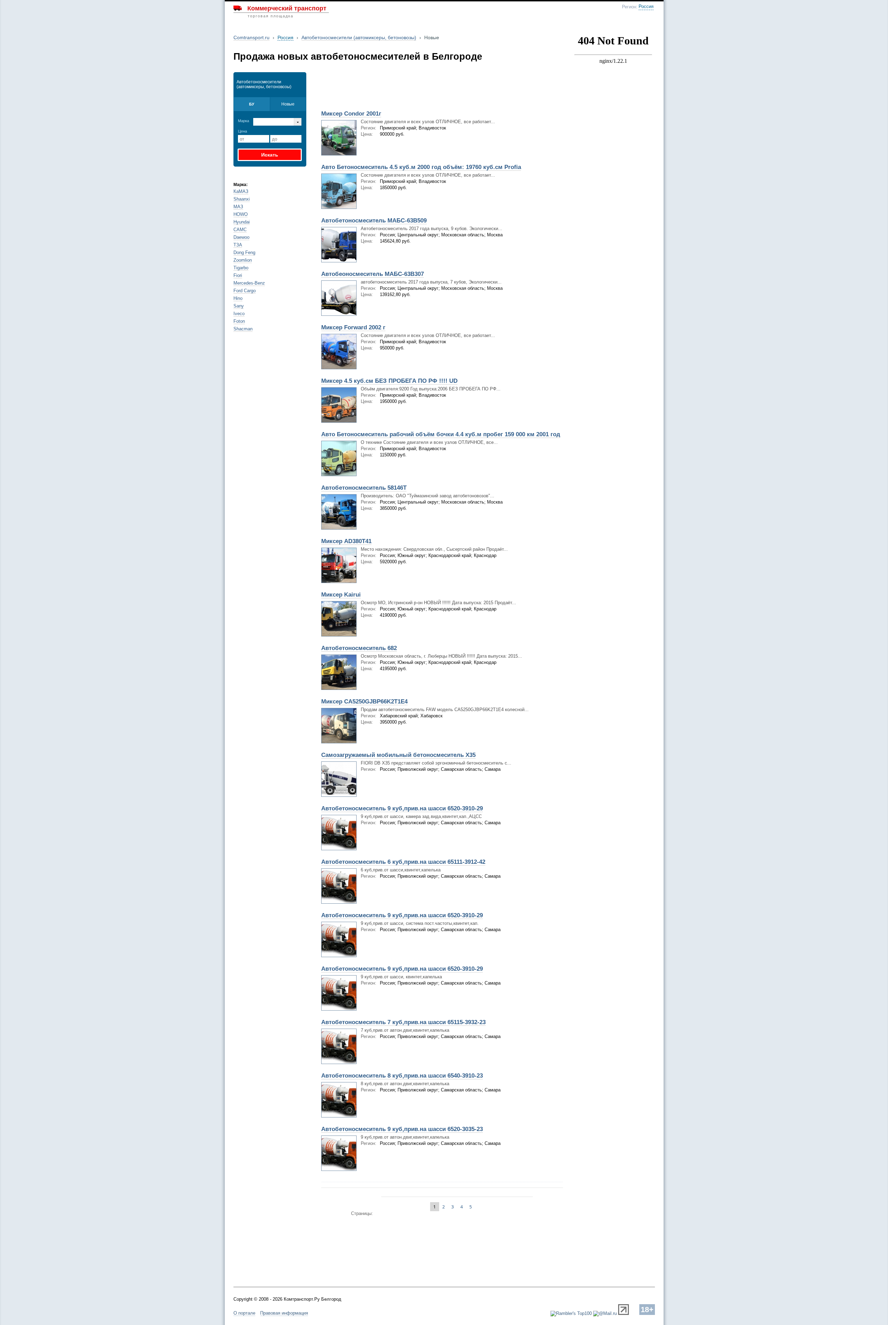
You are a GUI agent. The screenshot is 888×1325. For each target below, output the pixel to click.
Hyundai (241, 222)
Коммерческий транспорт (286, 8)
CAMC (240, 229)
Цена (242, 131)
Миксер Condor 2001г (351, 113)
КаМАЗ (240, 191)
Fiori (237, 275)
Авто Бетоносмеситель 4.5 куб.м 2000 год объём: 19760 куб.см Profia (421, 167)
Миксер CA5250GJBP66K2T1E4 (364, 701)
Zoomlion (242, 260)
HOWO (240, 214)
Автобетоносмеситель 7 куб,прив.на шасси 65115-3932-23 (403, 1022)
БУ (251, 104)
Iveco (239, 313)
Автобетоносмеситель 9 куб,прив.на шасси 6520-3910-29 (402, 808)
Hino (237, 298)
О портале (244, 1313)
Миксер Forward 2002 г (353, 327)
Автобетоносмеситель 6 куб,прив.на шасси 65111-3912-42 (403, 862)
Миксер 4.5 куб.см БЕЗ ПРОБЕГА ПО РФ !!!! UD (389, 381)
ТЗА (237, 244)
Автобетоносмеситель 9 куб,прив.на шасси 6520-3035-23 (402, 1129)
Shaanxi (241, 199)
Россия (646, 6)
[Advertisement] (398, 89)
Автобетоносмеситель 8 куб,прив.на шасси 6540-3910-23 (402, 1075)
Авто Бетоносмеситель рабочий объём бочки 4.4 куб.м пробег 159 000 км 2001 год (440, 434)
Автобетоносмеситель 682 (359, 648)
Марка (243, 121)
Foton (239, 321)
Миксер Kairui (341, 594)
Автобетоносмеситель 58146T (364, 487)
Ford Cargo (244, 290)
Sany (238, 306)
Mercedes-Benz (249, 283)
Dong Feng (244, 252)
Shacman (243, 328)
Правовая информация (284, 1313)
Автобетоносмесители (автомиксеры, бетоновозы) (358, 37)
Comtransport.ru (251, 37)
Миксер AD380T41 (346, 541)
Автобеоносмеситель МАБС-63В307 (372, 274)
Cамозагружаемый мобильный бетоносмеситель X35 (398, 755)
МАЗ (238, 206)
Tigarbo (240, 267)
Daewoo (241, 237)
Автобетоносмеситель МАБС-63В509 (374, 220)
